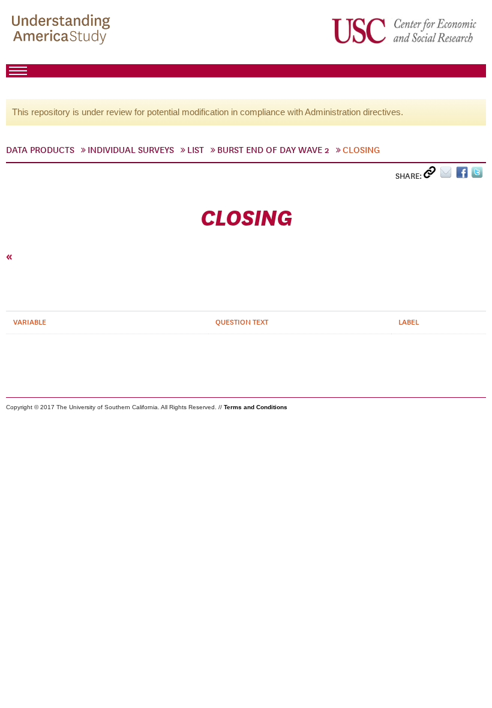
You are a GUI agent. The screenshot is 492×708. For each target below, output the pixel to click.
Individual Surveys (131, 150)
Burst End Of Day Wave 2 (273, 150)
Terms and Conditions (255, 407)
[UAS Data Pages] (63, 30)
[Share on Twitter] (478, 175)
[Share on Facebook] (463, 175)
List (195, 150)
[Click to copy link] (432, 175)
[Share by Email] (448, 175)
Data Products (40, 150)
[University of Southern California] (405, 30)
